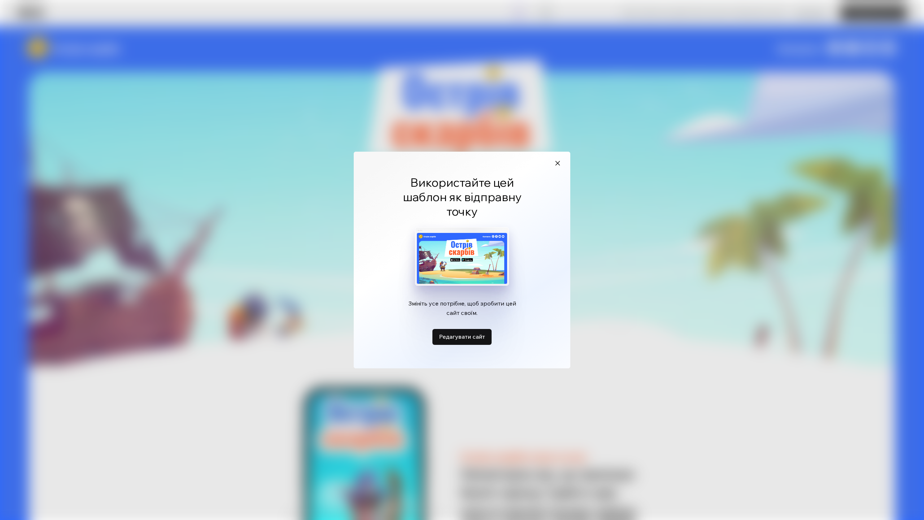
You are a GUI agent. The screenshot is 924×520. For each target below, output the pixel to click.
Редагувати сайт (462, 336)
